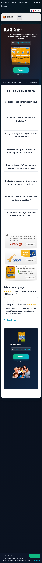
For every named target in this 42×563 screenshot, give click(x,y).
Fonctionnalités (31, 82)
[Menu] (19, 17)
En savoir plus (35, 560)
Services (13, 2)
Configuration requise (22, 43)
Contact (4, 6)
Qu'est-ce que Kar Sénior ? (12, 82)
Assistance (5, 2)
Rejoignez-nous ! (24, 2)
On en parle (36, 2)
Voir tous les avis (10, 320)
